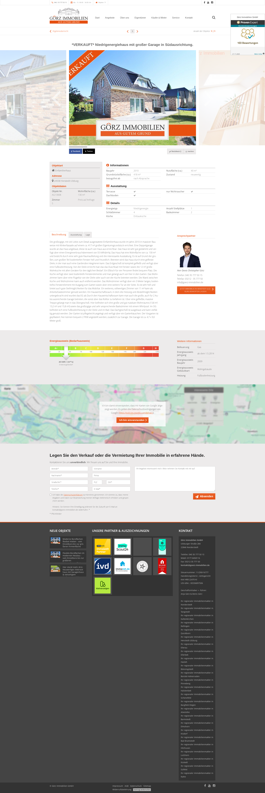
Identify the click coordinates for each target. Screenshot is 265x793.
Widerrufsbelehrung (121, 789)
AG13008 (56, 194)
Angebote (110, 18)
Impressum (117, 786)
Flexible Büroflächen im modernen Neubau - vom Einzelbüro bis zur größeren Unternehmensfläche (73, 558)
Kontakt (189, 18)
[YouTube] (208, 2)
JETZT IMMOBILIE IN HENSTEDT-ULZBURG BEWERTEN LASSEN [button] (195, 290)
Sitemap (147, 786)
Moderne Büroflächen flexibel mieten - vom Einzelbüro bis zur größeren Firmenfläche (73, 543)
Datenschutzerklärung (73, 494)
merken (190, 151)
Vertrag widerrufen (142, 789)
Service (176, 18)
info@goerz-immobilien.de (190, 282)
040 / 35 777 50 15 (60, 2)
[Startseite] (69, 16)
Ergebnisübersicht (60, 31)
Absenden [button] (206, 496)
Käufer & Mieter (159, 18)
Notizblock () (176, 151)
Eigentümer (140, 18)
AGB (126, 786)
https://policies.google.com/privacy (136, 412)
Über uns (124, 18)
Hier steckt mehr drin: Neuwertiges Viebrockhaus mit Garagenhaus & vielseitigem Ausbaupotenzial (73, 572)
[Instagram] (212, 2)
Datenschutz (136, 786)
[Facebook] (204, 2)
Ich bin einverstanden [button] (131, 420)
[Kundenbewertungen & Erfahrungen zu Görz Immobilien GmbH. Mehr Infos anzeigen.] (247, 34)
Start (97, 18)
